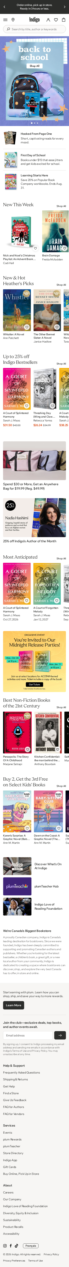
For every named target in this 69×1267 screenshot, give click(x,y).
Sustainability (12, 1220)
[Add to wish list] (35, 248)
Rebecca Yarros (42, 420)
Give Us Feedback (14, 1100)
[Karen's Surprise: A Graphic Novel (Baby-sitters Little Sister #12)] (17, 811)
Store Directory (13, 1153)
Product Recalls (13, 1227)
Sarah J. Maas (11, 420)
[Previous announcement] (4, 7)
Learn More (13, 1005)
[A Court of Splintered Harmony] (17, 389)
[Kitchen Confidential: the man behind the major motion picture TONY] (48, 732)
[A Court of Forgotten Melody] (47, 584)
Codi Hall (8, 263)
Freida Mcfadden (52, 259)
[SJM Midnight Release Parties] (34, 661)
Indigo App (10, 1160)
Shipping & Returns (15, 1079)
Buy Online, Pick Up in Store (21, 1174)
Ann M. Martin (11, 842)
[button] (5, 19)
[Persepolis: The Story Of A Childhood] (17, 732)
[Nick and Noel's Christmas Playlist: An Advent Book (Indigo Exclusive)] (21, 231)
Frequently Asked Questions (21, 1072)
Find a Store (11, 1093)
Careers (8, 1192)
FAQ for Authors (13, 1107)
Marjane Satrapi (12, 764)
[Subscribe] (60, 1035)
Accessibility (11, 1233)
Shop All (61, 206)
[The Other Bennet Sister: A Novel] (47, 310)
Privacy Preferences (14, 1260)
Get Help (9, 1086)
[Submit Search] (8, 29)
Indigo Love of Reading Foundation (25, 1206)
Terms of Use (35, 1260)
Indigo (15, 1254)
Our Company (12, 1199)
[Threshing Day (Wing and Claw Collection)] (45, 389)
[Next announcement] (64, 7)
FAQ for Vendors (13, 1114)
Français (30, 1245)
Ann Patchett (11, 338)
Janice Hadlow (42, 341)
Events (7, 1132)
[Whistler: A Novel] (17, 310)
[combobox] (37, 29)
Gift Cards (9, 1167)
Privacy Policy (51, 1254)
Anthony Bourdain (45, 764)
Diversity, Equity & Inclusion (20, 1213)
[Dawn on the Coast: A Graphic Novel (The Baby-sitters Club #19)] (48, 811)
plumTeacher (11, 1146)
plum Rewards (12, 1139)
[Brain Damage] (55, 231)
